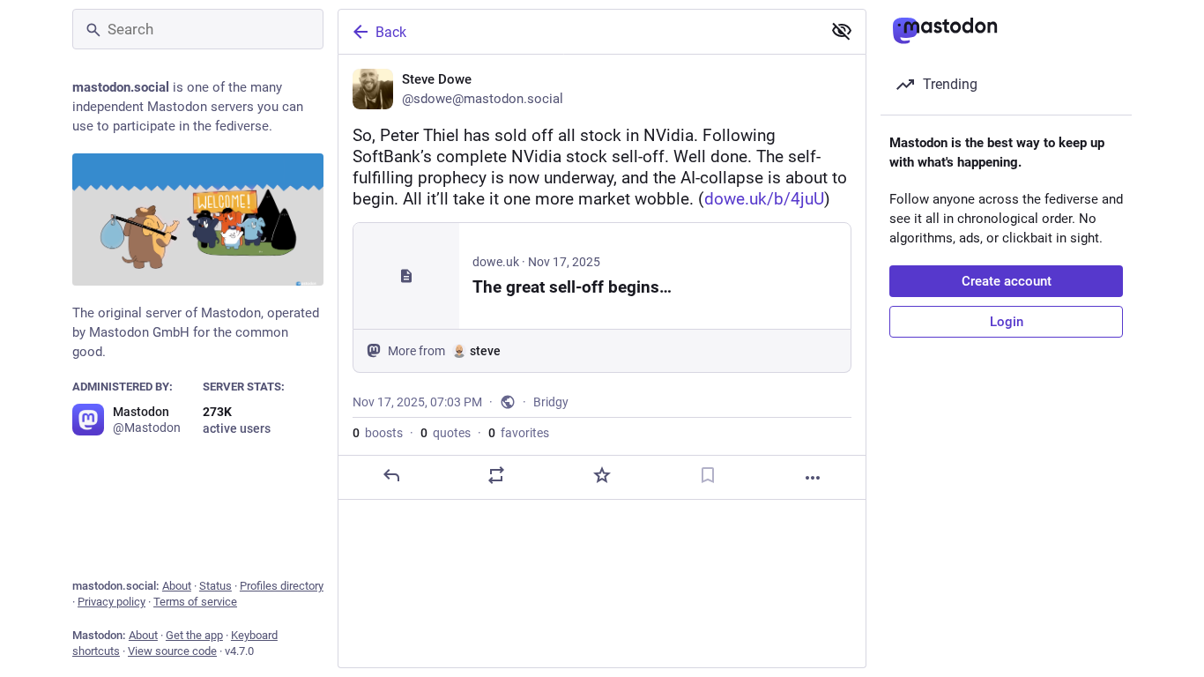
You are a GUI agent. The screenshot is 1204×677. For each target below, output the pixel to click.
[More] (812, 477)
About (176, 585)
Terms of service (195, 601)
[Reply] (391, 475)
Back (390, 32)
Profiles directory (281, 585)
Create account (1007, 281)
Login (1006, 322)
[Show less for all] (842, 31)
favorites (518, 433)
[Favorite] (602, 475)
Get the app (194, 635)
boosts (378, 433)
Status (215, 585)
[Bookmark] (707, 475)
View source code (172, 651)
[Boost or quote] (496, 475)
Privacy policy (111, 601)
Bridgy (551, 402)
